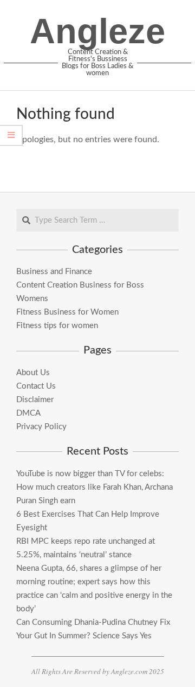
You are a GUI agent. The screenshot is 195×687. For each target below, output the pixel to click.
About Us (33, 373)
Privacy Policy (41, 427)
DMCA (28, 413)
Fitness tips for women (57, 326)
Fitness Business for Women (67, 312)
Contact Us (36, 386)
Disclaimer (35, 400)
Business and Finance (54, 272)
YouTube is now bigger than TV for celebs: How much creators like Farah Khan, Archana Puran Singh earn (94, 487)
